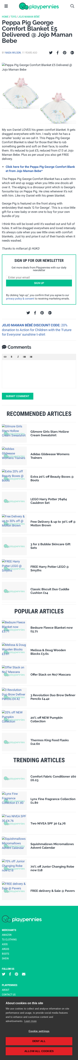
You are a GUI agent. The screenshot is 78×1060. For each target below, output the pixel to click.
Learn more (30, 1021)
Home (5, 16)
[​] (39, 374)
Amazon (7, 934)
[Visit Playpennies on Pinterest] (16, 974)
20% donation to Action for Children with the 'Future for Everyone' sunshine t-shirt (37, 329)
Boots (5, 953)
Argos (5, 948)
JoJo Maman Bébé (29, 16)
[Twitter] (51, 52)
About (5, 989)
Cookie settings (39, 1031)
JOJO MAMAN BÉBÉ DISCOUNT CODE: (31, 325)
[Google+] (72, 52)
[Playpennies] (39, 6)
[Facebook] (58, 52)
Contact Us (9, 994)
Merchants (9, 930)
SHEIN (5, 958)
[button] (5, 357)
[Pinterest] (65, 52)
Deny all (39, 1041)
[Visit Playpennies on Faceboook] (10, 974)
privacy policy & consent (20, 298)
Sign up (39, 283)
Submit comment (17, 396)
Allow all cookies (39, 1051)
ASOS (5, 944)
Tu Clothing (9, 939)
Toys (13, 16)
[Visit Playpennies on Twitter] (3, 974)
